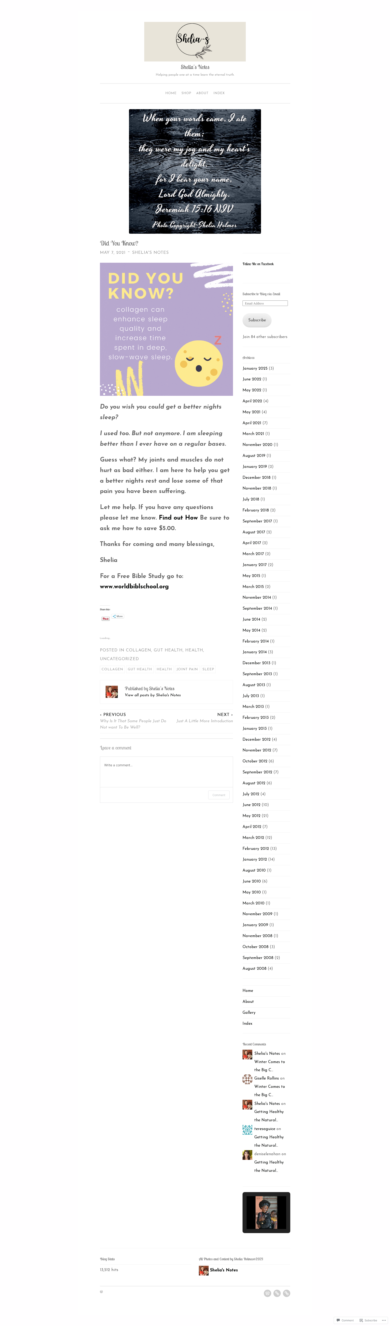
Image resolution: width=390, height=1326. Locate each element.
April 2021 (252, 423)
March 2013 (253, 707)
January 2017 (255, 565)
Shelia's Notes (195, 67)
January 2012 (255, 860)
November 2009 (257, 914)
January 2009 (255, 925)
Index (219, 93)
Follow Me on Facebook (258, 264)
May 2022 (252, 390)
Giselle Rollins (266, 1078)
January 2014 (255, 652)
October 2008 (256, 947)
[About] (277, 1293)
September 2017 (257, 521)
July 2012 (251, 794)
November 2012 (257, 750)
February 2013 (256, 718)
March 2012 (253, 838)
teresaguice (264, 1129)
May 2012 (251, 816)
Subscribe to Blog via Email (261, 294)
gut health (168, 650)
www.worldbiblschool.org (134, 587)
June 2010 (252, 881)
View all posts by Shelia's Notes (153, 695)
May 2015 (251, 576)
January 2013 (255, 729)
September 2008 (258, 958)
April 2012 (252, 827)
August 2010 (254, 871)
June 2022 (252, 379)
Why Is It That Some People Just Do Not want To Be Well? (133, 721)
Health (194, 650)
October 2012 (255, 761)
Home (171, 93)
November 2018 (257, 488)
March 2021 (253, 434)
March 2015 (253, 587)
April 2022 (252, 401)
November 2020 (257, 445)
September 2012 (257, 772)
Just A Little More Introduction (205, 718)
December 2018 (257, 478)
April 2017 (252, 543)
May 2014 (251, 631)
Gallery (249, 1013)
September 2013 (257, 674)
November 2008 (257, 936)
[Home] (267, 1293)
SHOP (186, 93)
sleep (208, 669)
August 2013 (254, 685)
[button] (257, 1216)
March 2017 (253, 554)
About (202, 93)
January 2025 (255, 369)
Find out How (177, 518)
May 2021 (251, 412)
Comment (218, 795)
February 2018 (256, 510)
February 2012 (256, 849)
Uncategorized (119, 659)
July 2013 (251, 696)
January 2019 (255, 467)
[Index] (286, 1293)
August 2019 (254, 456)
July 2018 (251, 499)
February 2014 (256, 641)
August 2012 (254, 783)
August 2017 (254, 532)
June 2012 (251, 805)
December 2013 (256, 663)
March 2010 (253, 903)
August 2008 (254, 969)
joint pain (187, 669)
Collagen (138, 650)
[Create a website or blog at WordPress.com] (101, 1292)
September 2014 (257, 609)
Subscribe (257, 320)
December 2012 (257, 740)
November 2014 (257, 598)
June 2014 (251, 620)
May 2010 (252, 892)
